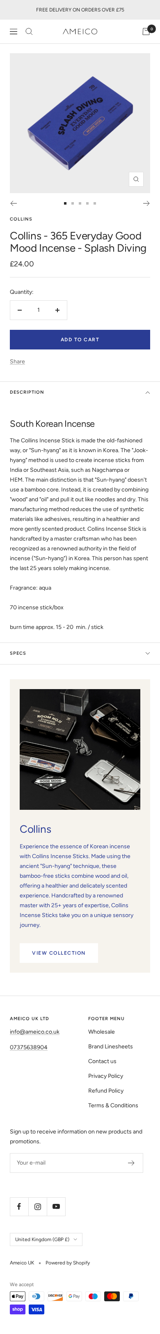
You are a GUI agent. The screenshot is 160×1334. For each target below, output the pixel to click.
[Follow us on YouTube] (56, 1206)
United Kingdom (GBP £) (42, 1239)
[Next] (146, 203)
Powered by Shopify (68, 1263)
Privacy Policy (105, 1076)
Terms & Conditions (113, 1105)
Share (17, 361)
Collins (21, 219)
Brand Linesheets (110, 1046)
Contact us (102, 1061)
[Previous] (13, 203)
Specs (18, 653)
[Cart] (146, 31)
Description (27, 392)
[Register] (131, 1163)
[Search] (29, 31)
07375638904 (29, 1047)
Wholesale (101, 1031)
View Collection (59, 953)
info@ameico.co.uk (34, 1031)
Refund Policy (105, 1090)
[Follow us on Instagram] (37, 1206)
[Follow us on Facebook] (19, 1206)
